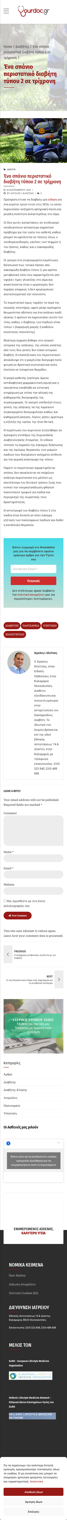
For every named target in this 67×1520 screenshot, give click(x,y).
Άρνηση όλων (33, 1502)
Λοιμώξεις (11, 1097)
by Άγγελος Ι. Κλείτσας (20, 193)
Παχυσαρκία (12, 1105)
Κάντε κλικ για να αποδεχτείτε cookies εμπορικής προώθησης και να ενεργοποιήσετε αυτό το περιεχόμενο (33, 1160)
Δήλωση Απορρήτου (22, 1284)
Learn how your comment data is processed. (33, 935)
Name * (8, 852)
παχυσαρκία (31, 625)
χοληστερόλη (14, 634)
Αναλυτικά (36, 1481)
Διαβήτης (22, 46)
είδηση (52, 199)
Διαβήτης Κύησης (15, 1090)
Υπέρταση (10, 1113)
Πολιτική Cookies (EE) (23, 1293)
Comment (10, 813)
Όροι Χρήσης (17, 1275)
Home (8, 46)
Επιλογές (33, 1511)
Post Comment (19, 915)
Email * (8, 868)
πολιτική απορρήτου (31, 594)
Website (9, 884)
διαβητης (12, 625)
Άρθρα (8, 1074)
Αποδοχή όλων (33, 1492)
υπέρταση (50, 625)
